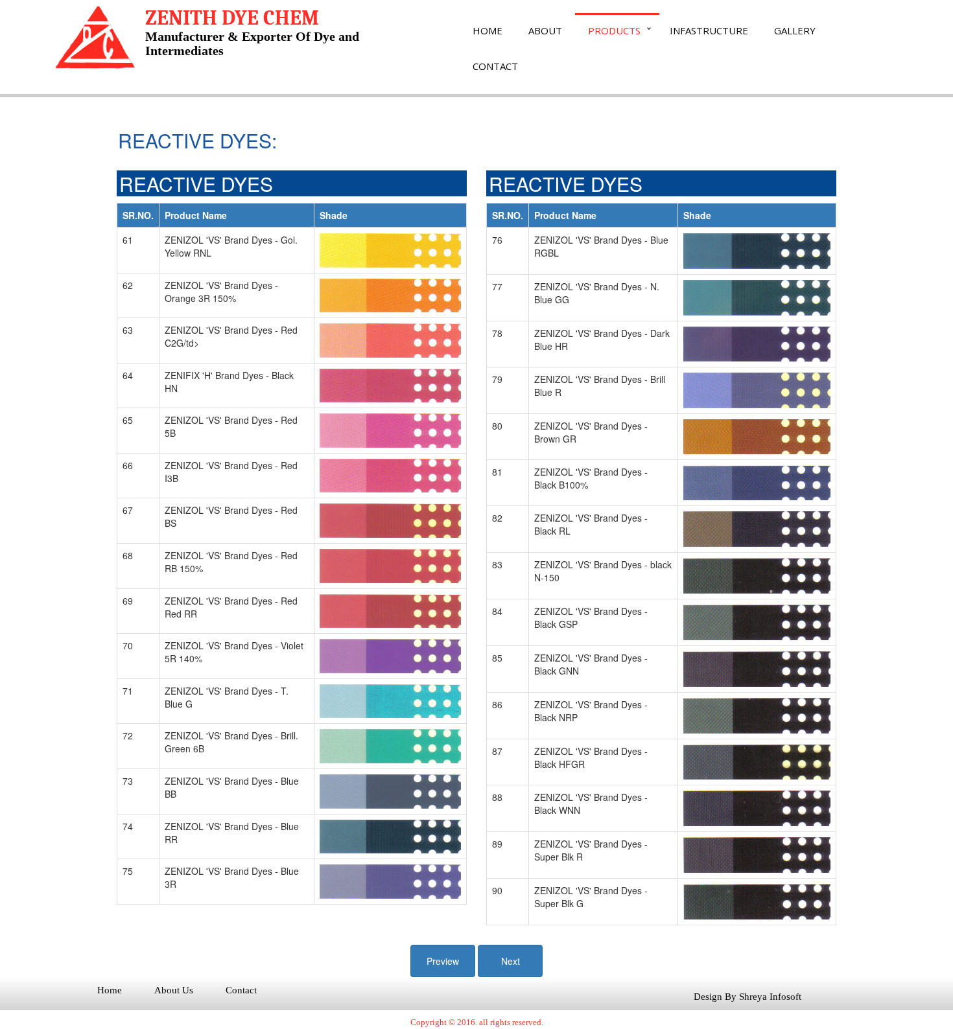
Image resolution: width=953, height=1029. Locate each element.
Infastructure (709, 30)
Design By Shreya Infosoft (747, 996)
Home (487, 30)
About (545, 30)
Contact (495, 66)
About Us (173, 990)
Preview (443, 960)
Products (614, 30)
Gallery (795, 30)
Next (510, 960)
